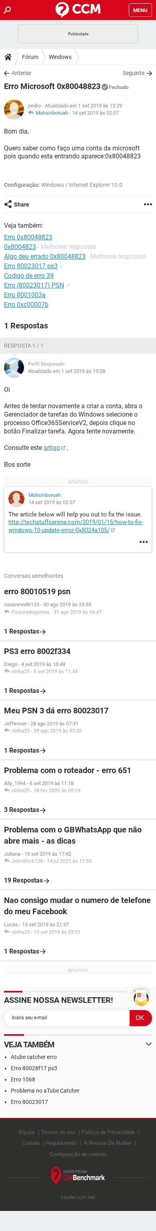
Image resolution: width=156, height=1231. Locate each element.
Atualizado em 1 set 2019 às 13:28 (66, 371)
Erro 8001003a (25, 295)
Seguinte (133, 73)
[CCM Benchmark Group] (78, 1176)
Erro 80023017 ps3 (31, 266)
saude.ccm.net (78, 1197)
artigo (52, 448)
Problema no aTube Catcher (45, 1090)
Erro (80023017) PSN (34, 285)
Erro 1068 (23, 1079)
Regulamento (61, 1143)
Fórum (30, 57)
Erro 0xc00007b (26, 304)
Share (21, 204)
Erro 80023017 (29, 1102)
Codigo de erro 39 (29, 275)
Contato (31, 1143)
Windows (60, 57)
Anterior (22, 73)
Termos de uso (58, 1132)
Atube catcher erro (34, 1057)
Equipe (27, 1132)
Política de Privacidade (108, 1132)
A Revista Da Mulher (108, 1143)
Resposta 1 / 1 (24, 345)
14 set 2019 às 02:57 (95, 113)
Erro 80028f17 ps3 (34, 1068)
